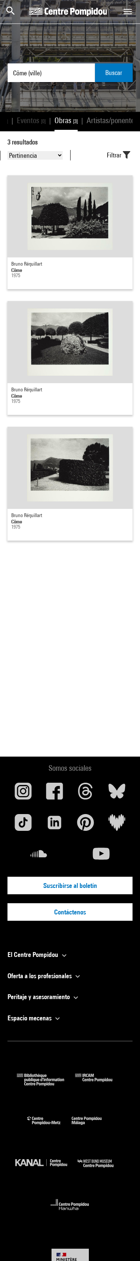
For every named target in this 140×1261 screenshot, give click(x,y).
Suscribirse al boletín (70, 885)
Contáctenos (70, 912)
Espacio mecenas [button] (30, 1018)
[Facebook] (54, 794)
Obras (66, 120)
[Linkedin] (54, 825)
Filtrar (115, 155)
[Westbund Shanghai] (101, 1169)
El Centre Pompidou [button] (33, 954)
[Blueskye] (117, 794)
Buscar (113, 72)
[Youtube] (101, 856)
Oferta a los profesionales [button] (40, 976)
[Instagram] (23, 794)
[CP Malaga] (92, 1126)
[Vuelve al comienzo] (122, 1243)
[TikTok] (23, 825)
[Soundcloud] (38, 856)
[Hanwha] (70, 1212)
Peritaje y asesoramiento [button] (39, 997)
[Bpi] (46, 1083)
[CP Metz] (49, 1126)
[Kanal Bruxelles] (46, 1169)
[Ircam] (99, 1083)
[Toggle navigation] (127, 11)
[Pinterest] (86, 825)
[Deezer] (117, 825)
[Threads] (86, 794)
